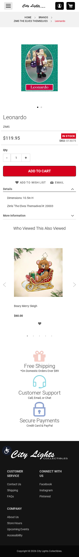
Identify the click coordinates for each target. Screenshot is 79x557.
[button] (59, 6)
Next (74, 284)
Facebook (46, 484)
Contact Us (14, 484)
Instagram (46, 490)
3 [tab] (39, 336)
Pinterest (45, 496)
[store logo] (34, 6)
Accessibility (14, 535)
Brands (43, 17)
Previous (4, 284)
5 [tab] (52, 336)
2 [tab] (33, 336)
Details (7, 189)
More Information (14, 215)
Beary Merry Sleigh (25, 306)
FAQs (10, 496)
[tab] (39, 189)
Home (28, 17)
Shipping (12, 490)
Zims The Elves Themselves (31, 21)
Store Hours (14, 523)
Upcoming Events (18, 529)
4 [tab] (46, 336)
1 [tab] (27, 336)
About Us (13, 517)
